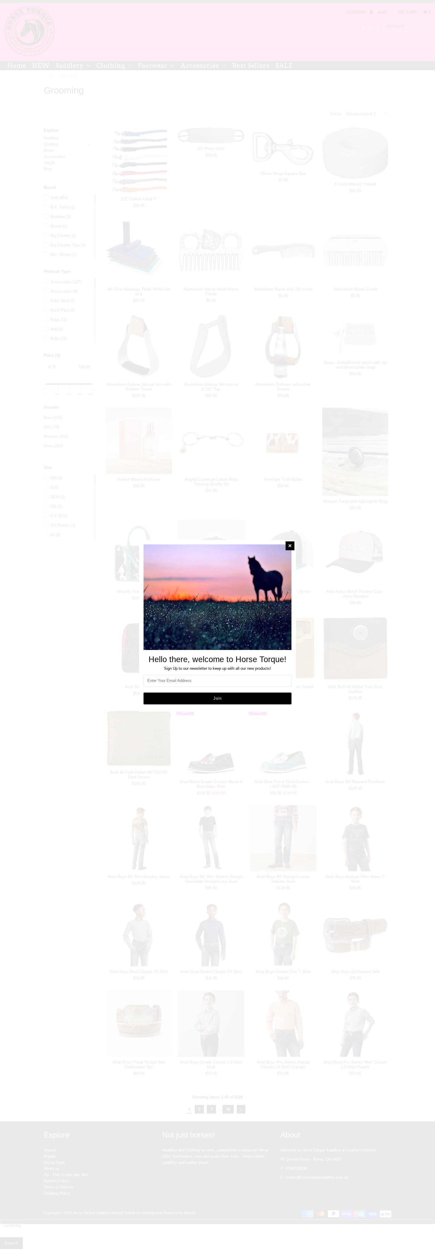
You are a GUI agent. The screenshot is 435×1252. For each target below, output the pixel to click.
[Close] (290, 545)
